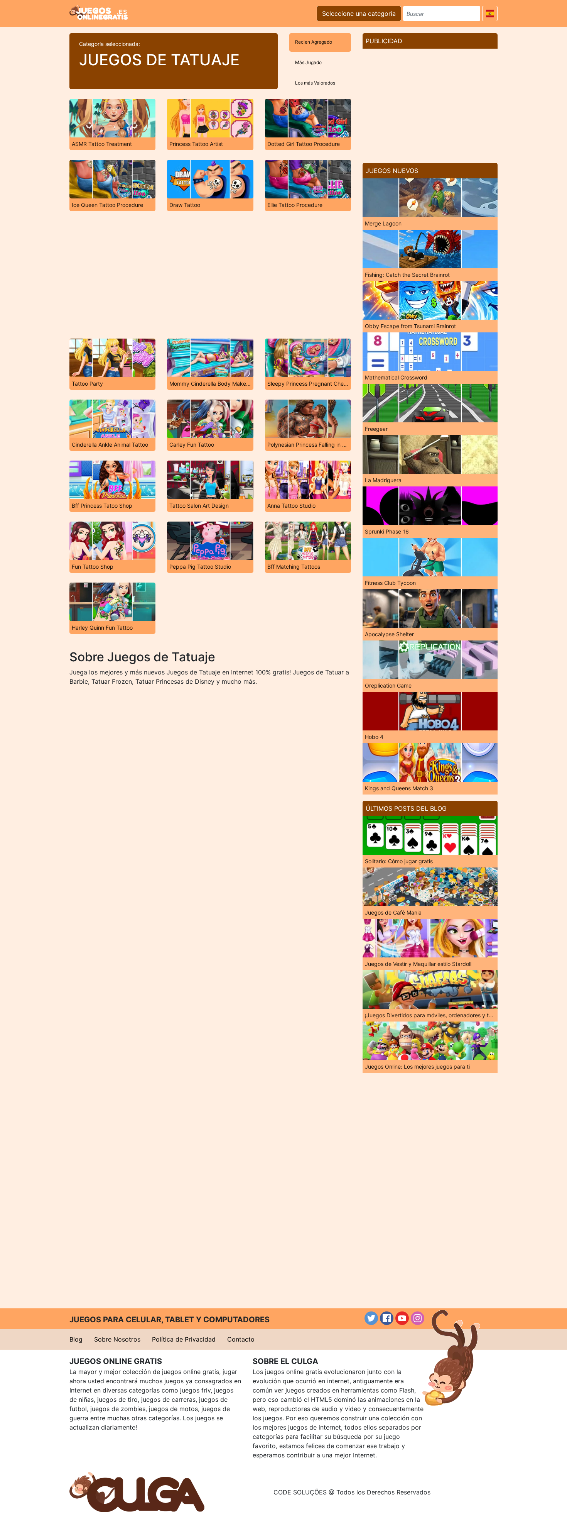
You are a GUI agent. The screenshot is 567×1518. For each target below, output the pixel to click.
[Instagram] (417, 1318)
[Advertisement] (210, 275)
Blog (76, 1339)
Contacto (241, 1339)
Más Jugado (308, 62)
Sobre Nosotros (117, 1339)
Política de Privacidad (184, 1339)
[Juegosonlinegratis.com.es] (98, 12)
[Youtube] (402, 1318)
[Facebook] (386, 1318)
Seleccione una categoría (359, 13)
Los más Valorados (315, 83)
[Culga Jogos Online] (136, 1491)
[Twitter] (371, 1318)
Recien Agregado (313, 42)
